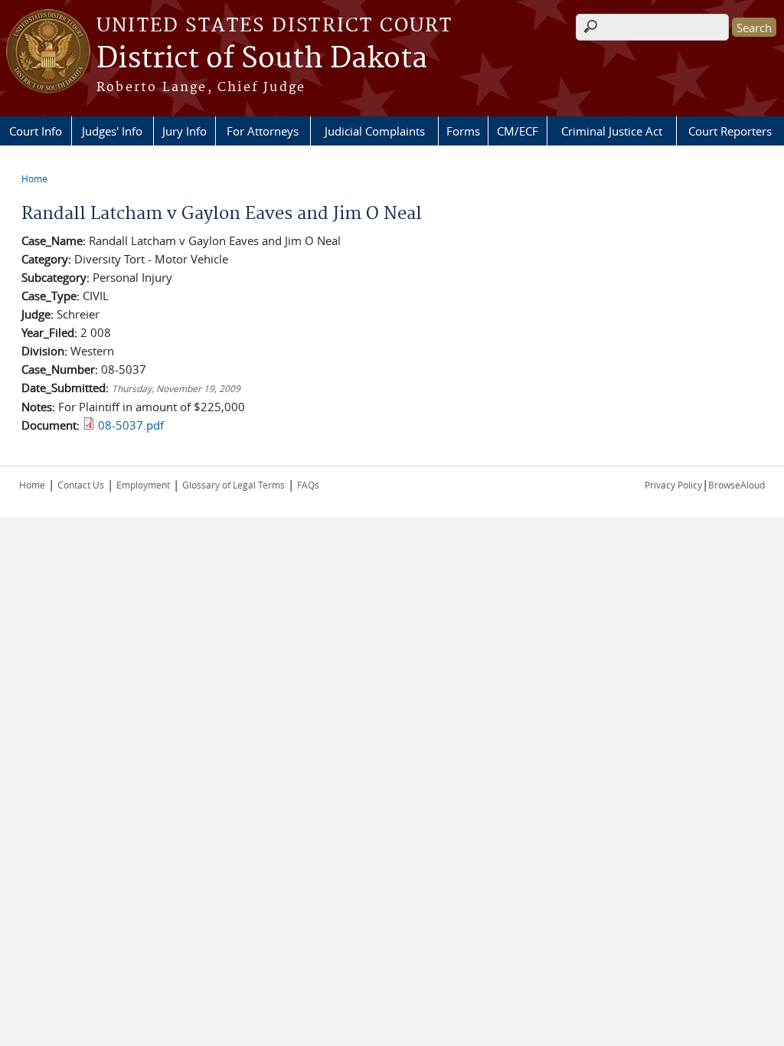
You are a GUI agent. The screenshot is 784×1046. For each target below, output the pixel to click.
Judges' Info (112, 131)
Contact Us (80, 485)
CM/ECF (517, 131)
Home (34, 178)
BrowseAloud (736, 485)
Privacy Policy (673, 485)
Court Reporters (730, 131)
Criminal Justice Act (611, 131)
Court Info (35, 131)
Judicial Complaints (375, 131)
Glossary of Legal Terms (233, 485)
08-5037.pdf (131, 425)
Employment (143, 485)
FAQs (308, 485)
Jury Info (184, 131)
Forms (463, 131)
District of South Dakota (261, 59)
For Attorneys (263, 131)
